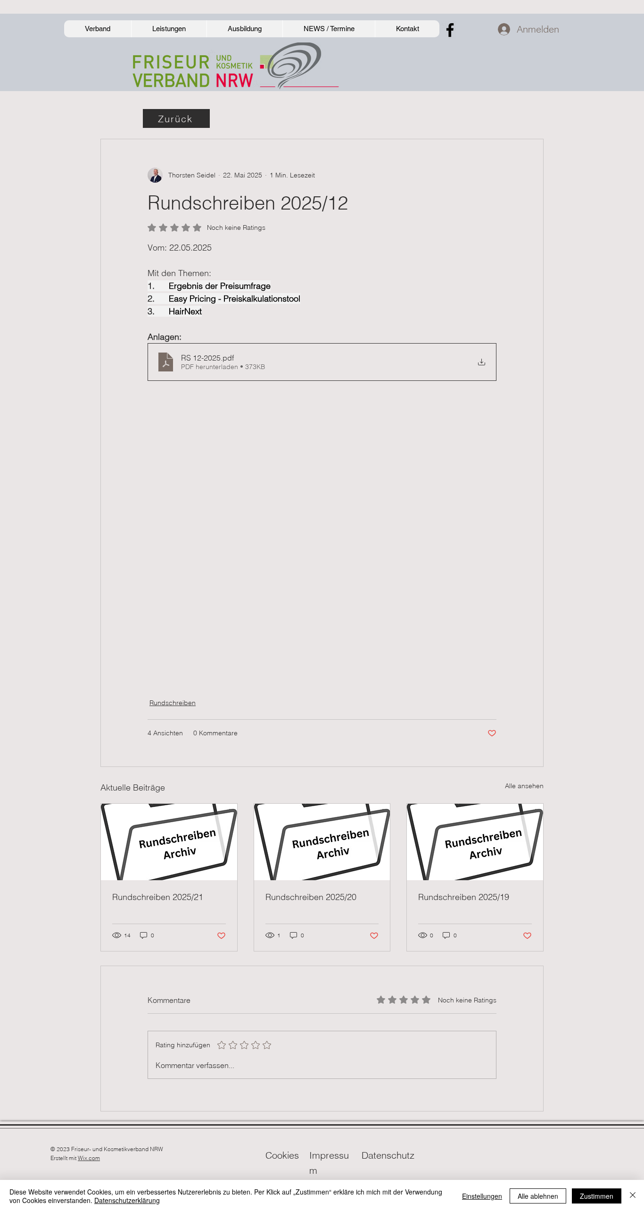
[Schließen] (632, 1195)
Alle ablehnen (538, 1196)
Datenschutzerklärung (127, 1200)
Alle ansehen (524, 786)
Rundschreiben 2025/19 (463, 897)
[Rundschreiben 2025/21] (169, 842)
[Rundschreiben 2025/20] (322, 842)
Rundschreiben (172, 703)
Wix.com (89, 1158)
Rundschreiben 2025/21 (157, 897)
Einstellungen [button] (482, 1196)
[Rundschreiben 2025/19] (475, 842)
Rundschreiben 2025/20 (310, 897)
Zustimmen (596, 1196)
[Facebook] (450, 30)
